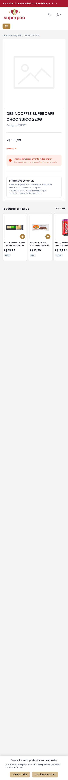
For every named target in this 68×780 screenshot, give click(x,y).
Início (5, 35)
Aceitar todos (19, 774)
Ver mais (60, 208)
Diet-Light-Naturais (18, 35)
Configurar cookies (45, 774)
